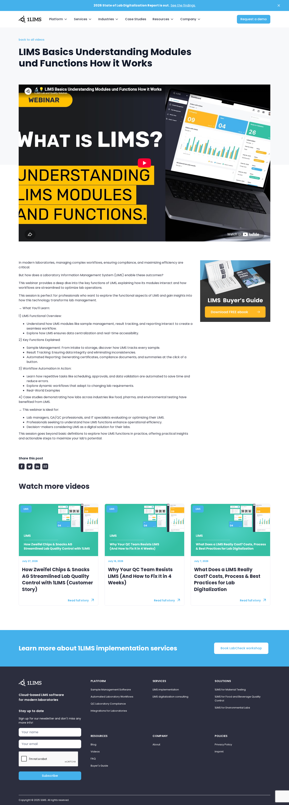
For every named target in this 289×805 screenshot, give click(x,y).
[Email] (45, 466)
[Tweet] (29, 466)
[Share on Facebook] (22, 466)
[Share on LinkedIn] (37, 466)
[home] (30, 19)
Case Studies (135, 19)
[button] (58, 19)
